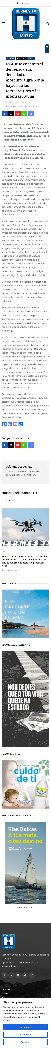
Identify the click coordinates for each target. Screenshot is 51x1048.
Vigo (4, 997)
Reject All (25, 1042)
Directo (6, 989)
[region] (25, 1023)
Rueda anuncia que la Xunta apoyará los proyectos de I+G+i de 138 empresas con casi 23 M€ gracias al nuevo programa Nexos (24, 561)
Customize (25, 1034)
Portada (6, 993)
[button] (4, 500)
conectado (35, 471)
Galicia (5, 552)
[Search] (48, 23)
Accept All (25, 1027)
